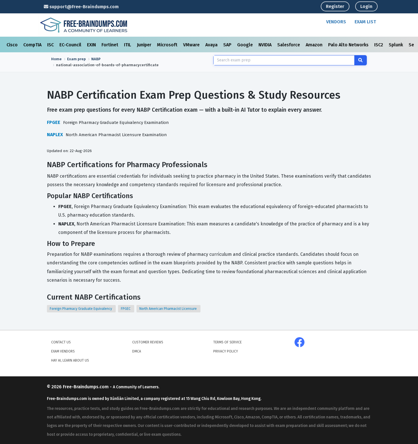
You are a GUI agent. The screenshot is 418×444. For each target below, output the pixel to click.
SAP (228, 44)
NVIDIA (265, 44)
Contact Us (61, 342)
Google (245, 44)
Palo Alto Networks (349, 44)
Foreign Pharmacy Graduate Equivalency (81, 309)
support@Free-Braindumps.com (83, 6)
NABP (96, 59)
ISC (51, 44)
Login (366, 6)
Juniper (144, 44)
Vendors (336, 21)
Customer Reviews (147, 342)
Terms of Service (227, 342)
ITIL (128, 44)
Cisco (13, 44)
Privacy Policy (225, 351)
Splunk (396, 44)
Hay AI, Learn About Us (70, 360)
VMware (192, 44)
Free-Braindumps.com (86, 386)
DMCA (136, 351)
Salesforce (289, 44)
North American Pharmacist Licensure (168, 309)
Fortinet (110, 44)
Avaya (212, 44)
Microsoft (168, 44)
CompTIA (33, 44)
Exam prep (76, 59)
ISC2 (379, 44)
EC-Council (70, 44)
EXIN (92, 44)
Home (56, 59)
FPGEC (126, 309)
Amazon (315, 44)
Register (335, 6)
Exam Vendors (63, 351)
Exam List (365, 21)
